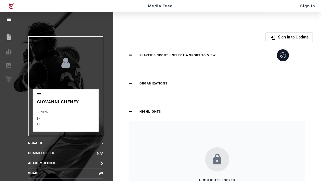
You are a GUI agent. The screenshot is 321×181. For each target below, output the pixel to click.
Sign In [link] (307, 6)
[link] (11, 6)
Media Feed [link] (160, 6)
